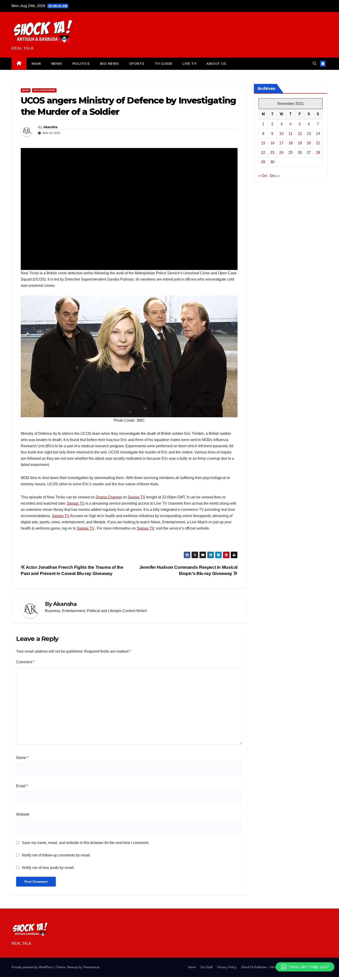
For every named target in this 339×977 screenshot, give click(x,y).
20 (309, 143)
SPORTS (137, 64)
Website (23, 814)
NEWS (56, 64)
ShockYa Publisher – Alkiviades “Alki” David (270, 967)
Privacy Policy (227, 967)
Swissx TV (136, 497)
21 (318, 143)
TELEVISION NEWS (44, 90)
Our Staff (206, 967)
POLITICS (81, 64)
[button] (314, 63)
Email (22, 786)
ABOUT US (216, 64)
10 (281, 133)
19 (300, 143)
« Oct (263, 176)
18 (290, 143)
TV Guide (163, 64)
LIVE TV (189, 64)
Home (192, 967)
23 (272, 152)
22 (263, 152)
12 (300, 133)
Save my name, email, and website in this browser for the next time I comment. (85, 843)
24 (281, 152)
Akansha (50, 127)
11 (290, 133)
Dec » (275, 176)
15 (263, 143)
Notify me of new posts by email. (48, 868)
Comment (25, 662)
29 (263, 162)
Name (22, 758)
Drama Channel (109, 497)
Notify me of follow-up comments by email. (56, 855)
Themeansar (91, 967)
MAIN (36, 64)
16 (272, 143)
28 (318, 152)
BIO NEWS (109, 64)
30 (272, 162)
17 (281, 143)
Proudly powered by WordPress (33, 967)
